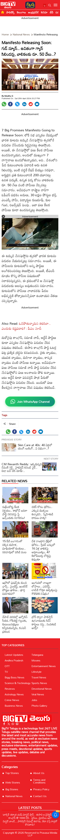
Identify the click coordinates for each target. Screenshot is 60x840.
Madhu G (8, 96)
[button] (49, 5)
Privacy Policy (41, 789)
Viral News (38, 694)
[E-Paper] (29, 4)
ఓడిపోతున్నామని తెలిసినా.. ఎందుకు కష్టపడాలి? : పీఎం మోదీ (26, 326)
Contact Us (39, 796)
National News (13, 796)
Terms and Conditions (39, 781)
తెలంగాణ (21, 12)
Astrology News (14, 694)
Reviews (10, 688)
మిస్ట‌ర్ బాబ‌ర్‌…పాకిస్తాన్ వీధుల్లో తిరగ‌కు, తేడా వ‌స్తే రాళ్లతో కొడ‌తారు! (30, 823)
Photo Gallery (39, 705)
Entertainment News (44, 666)
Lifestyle (37, 671)
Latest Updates (14, 654)
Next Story (51, 458)
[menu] (55, 5)
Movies (36, 660)
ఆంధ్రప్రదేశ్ (33, 12)
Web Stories (12, 782)
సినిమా (44, 12)
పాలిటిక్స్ (10, 12)
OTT (7, 666)
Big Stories (11, 789)
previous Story (12, 439)
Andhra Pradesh (14, 660)
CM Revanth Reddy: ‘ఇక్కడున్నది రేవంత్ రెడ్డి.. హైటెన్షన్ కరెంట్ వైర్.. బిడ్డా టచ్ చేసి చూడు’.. (22, 467)
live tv (45, 5)
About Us (38, 773)
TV (6, 671)
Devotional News (42, 688)
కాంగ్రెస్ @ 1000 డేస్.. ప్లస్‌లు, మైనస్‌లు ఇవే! (30, 818)
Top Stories (12, 773)
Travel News (39, 677)
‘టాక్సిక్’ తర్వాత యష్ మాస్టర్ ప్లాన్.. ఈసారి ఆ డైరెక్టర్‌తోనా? (30, 814)
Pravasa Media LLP (42, 834)
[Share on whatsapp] (4, 104)
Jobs (34, 700)
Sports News (39, 683)
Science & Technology (17, 683)
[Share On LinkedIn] (24, 104)
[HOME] (2, 12)
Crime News (12, 700)
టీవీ (51, 12)
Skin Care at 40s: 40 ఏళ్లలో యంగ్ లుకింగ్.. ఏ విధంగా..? (35, 446)
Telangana (37, 654)
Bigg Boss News (14, 677)
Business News (14, 705)
